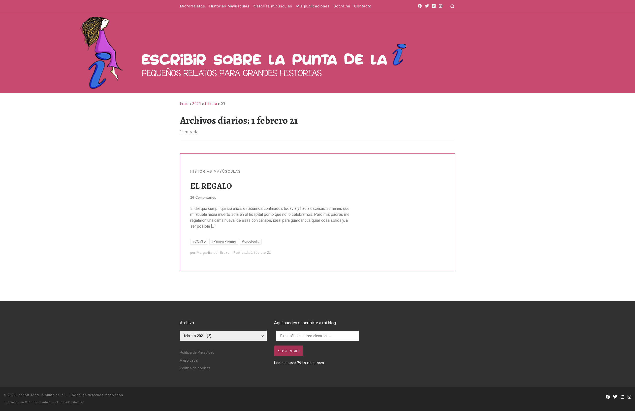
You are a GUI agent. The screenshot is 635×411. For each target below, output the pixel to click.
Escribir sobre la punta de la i (41, 395)
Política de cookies (195, 368)
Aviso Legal (189, 360)
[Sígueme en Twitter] (427, 6)
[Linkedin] (434, 6)
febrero (211, 103)
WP (27, 402)
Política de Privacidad (197, 352)
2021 (196, 103)
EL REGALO (211, 185)
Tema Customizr (71, 402)
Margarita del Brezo (213, 252)
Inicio (184, 103)
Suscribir (288, 351)
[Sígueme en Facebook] (420, 6)
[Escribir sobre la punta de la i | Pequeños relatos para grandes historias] (311, 52)
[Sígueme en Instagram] (440, 6)
